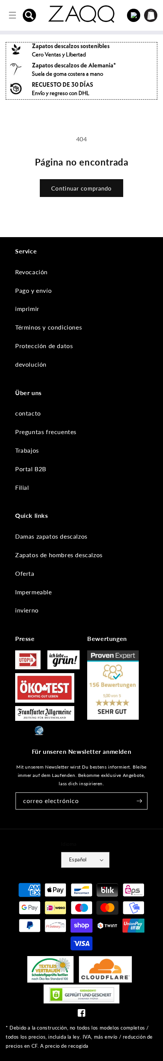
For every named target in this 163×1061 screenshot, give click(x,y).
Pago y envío (33, 290)
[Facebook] (81, 1014)
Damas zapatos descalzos (51, 536)
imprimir (27, 308)
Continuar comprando (81, 188)
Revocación (31, 271)
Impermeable (33, 591)
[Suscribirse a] (139, 801)
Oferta (24, 573)
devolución (31, 364)
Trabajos (27, 450)
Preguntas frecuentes (46, 431)
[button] (29, 15)
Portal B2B (30, 468)
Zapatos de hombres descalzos (59, 554)
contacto (28, 413)
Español (78, 859)
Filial (22, 487)
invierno (27, 610)
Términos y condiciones (48, 327)
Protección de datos (44, 345)
